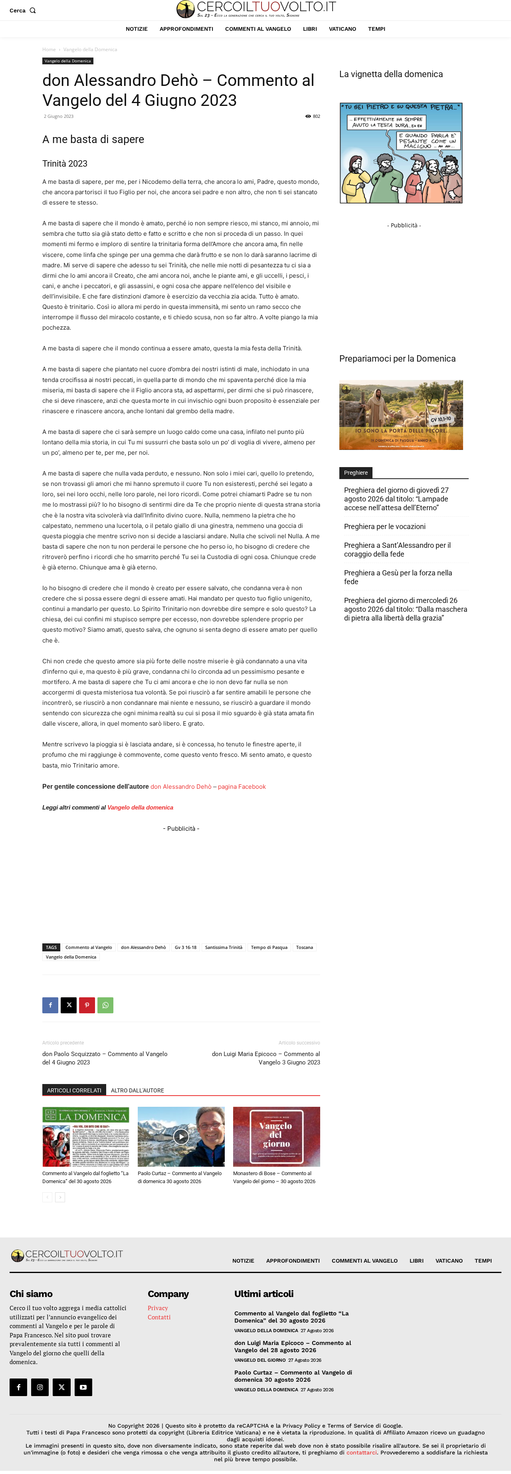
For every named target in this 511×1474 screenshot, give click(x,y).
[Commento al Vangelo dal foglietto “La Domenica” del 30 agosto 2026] (85, 1137)
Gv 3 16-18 (185, 947)
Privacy (158, 1308)
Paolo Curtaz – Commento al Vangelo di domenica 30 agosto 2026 (293, 1376)
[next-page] (60, 1197)
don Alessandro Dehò (181, 786)
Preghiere (356, 472)
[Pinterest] (87, 1005)
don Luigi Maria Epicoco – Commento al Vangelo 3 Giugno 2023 (266, 1058)
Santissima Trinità (223, 947)
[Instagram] (40, 1387)
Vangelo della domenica (140, 807)
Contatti (159, 1317)
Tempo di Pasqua (269, 947)
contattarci (362, 1452)
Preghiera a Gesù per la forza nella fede (398, 577)
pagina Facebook (242, 786)
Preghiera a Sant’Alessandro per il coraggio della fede (397, 549)
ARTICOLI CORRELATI (74, 1090)
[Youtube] (83, 1387)
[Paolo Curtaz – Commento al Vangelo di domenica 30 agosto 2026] (181, 1137)
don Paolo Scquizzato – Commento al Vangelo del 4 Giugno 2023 (105, 1058)
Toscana (304, 947)
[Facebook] (50, 1005)
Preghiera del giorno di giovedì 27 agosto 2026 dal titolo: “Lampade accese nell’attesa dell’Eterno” (396, 499)
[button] (24, 10)
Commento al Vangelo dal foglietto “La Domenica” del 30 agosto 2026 (291, 1317)
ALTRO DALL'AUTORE (137, 1090)
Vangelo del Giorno (259, 1360)
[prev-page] (47, 1197)
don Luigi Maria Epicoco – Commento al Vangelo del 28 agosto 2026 (292, 1346)
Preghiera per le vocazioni (385, 526)
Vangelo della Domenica (68, 61)
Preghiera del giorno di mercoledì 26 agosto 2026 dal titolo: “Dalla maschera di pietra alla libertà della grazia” (405, 609)
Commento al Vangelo (88, 947)
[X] (69, 1005)
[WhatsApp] (105, 1005)
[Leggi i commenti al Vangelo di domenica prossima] (401, 448)
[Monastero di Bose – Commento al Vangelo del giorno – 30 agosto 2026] (276, 1137)
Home (49, 49)
